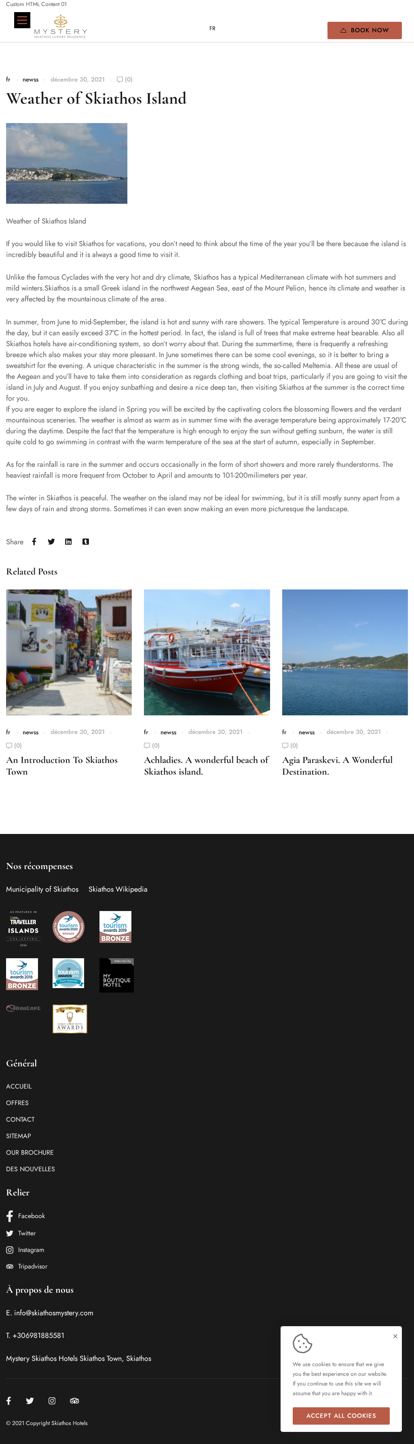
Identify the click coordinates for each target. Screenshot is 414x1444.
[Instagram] (52, 1401)
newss (30, 79)
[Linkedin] (68, 542)
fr (8, 79)
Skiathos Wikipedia (118, 889)
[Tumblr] (86, 542)
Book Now (370, 30)
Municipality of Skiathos (42, 889)
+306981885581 (38, 1335)
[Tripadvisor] (74, 1401)
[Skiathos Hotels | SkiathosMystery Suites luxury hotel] (60, 26)
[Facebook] (34, 542)
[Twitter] (51, 542)
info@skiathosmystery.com (53, 1313)
